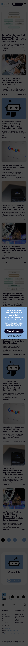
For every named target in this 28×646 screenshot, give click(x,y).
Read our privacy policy (14, 336)
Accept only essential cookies (14, 335)
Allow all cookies (14, 331)
